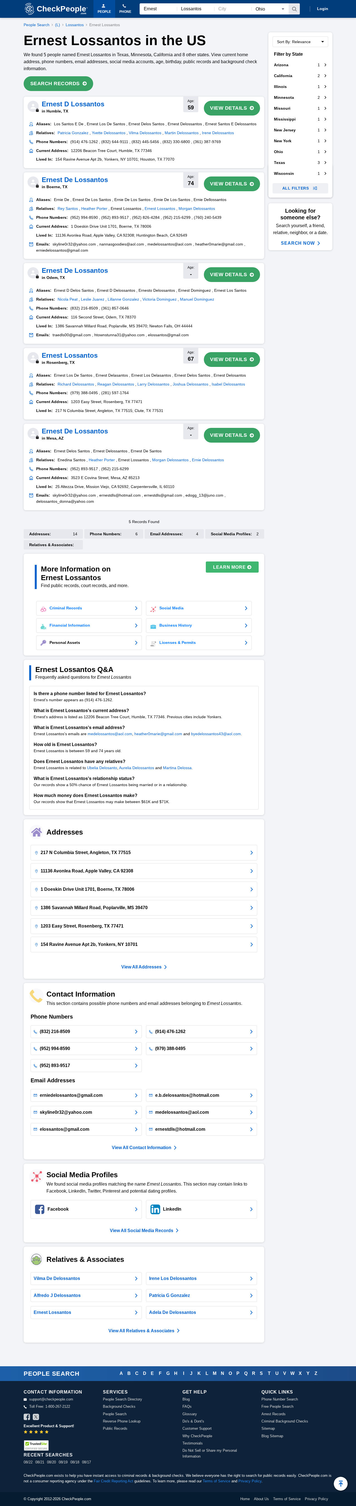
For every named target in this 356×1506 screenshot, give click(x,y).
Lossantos (75, 25)
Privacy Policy (249, 1481)
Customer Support (197, 1428)
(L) (57, 25)
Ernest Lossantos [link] (160, 208)
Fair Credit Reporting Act (113, 1481)
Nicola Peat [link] (68, 299)
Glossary (189, 1414)
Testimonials (192, 1443)
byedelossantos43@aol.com (216, 734)
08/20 (51, 1462)
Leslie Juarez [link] (92, 299)
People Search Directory (122, 1399)
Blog (186, 1399)
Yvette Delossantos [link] (108, 133)
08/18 (74, 1462)
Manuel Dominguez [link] (197, 299)
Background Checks (119, 1406)
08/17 (86, 1462)
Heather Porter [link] (94, 208)
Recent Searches (48, 1455)
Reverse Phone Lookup (121, 1421)
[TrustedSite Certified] (36, 1445)
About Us (261, 1499)
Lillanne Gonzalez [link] (123, 299)
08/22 (28, 1462)
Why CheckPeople (197, 1436)
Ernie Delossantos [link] (208, 460)
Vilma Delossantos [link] (145, 133)
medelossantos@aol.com (110, 734)
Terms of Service (216, 1481)
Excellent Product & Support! (49, 1426)
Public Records (115, 1428)
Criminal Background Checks (284, 1421)
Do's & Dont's (193, 1421)
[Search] (294, 8)
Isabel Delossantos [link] (228, 384)
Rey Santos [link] (68, 208)
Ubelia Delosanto (102, 768)
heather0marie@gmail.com (158, 734)
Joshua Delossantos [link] (190, 384)
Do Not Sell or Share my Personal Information (209, 1453)
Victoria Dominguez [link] (159, 299)
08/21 (39, 1462)
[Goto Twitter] (36, 1418)
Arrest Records (273, 1414)
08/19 (63, 1462)
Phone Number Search (279, 1399)
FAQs (187, 1406)
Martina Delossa (177, 768)
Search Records (55, 83)
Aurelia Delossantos (136, 768)
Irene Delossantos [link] (218, 133)
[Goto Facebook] (27, 1418)
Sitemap (268, 1428)
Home (245, 1499)
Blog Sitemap (272, 1436)
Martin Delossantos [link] (182, 133)
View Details (228, 108)
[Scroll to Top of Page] (341, 1484)
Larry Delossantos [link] (153, 384)
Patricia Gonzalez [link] (73, 133)
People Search (37, 25)
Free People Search (277, 1406)
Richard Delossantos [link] (76, 384)
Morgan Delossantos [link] (197, 208)
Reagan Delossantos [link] (115, 384)
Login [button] (322, 8)
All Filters (295, 188)
